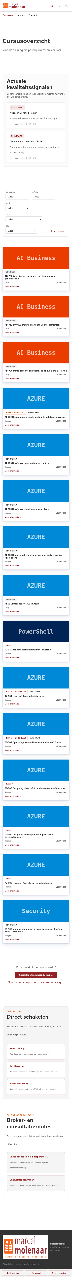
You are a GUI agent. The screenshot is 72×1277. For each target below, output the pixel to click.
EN (59, 5)
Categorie (10, 192)
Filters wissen (57, 231)
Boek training (13, 1273)
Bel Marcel (36, 1273)
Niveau (35, 192)
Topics (9, 215)
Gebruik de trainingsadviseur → (36, 974)
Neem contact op (59, 1273)
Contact (32, 15)
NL (51, 5)
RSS (39, 1264)
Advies (20, 15)
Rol (7, 226)
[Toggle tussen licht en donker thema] (66, 5)
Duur (8, 203)
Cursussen (8, 15)
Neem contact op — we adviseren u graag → (36, 982)
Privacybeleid (8, 1264)
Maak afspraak (29, 1264)
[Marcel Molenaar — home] (14, 5)
